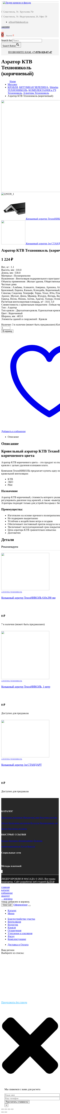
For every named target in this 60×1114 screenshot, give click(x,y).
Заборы (4, 823)
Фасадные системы (48, 817)
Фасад (11, 936)
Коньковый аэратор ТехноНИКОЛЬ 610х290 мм (28, 597)
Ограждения (14, 930)
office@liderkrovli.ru (18, 22)
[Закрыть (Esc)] (2, 1109)
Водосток (34, 823)
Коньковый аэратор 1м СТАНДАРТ (21, 764)
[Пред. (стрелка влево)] (2, 1112)
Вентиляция (14, 921)
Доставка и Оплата (18, 944)
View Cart (7, 905)
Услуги (24, 846)
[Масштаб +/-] (12, 1109)
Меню (11, 913)
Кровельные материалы (12, 817)
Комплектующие (17, 939)
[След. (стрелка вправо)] (5, 1112)
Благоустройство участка (21, 919)
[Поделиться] (5, 1109)
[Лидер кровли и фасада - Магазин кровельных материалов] (15, 3)
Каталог (4, 841)
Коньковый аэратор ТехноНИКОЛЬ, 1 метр (25, 686)
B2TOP (51, 881)
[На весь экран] (9, 1109)
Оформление (20, 904)
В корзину (7, 331)
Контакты (13, 841)
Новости (31, 846)
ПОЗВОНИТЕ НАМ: (30, 52)
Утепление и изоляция (20, 933)
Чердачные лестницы (17, 828)
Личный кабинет (25, 841)
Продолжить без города (14, 1002)
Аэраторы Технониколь (11, 592)
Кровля (12, 927)
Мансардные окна (31, 817)
